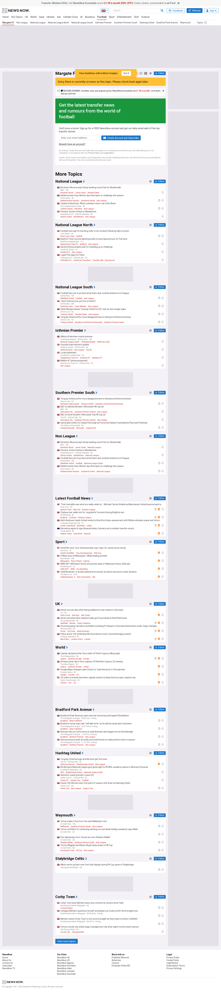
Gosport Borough (67, 428)
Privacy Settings (174, 968)
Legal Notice (109, 153)
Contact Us (7, 963)
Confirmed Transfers (82, 260)
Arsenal (87, 534)
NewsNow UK (63, 957)
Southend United (88, 201)
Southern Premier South (125, 22)
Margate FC (8, 22)
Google (63, 675)
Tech (136, 17)
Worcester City (66, 412)
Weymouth (185, 22)
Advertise (116, 960)
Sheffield (64, 623)
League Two (75, 780)
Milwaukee (64, 561)
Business (90, 17)
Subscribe (7, 965)
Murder (72, 623)
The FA (89, 350)
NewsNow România (66, 965)
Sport (112, 17)
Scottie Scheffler (67, 553)
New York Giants (84, 577)
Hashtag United (147, 22)
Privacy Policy (94, 153)
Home (5, 17)
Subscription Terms (175, 965)
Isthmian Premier (103, 22)
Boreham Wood (66, 193)
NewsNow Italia (64, 968)
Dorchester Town (67, 850)
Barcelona (78, 534)
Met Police (64, 639)
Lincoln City (65, 932)
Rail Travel (85, 615)
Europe (86, 659)
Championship (78, 932)
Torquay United (66, 314)
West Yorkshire (75, 721)
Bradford (64, 721)
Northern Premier (76, 737)
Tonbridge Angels (88, 342)
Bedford (83, 244)
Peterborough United (85, 764)
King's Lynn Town (67, 236)
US (77, 675)
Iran (59, 17)
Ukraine (50, 17)
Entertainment (124, 17)
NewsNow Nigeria (65, 963)
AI (81, 17)
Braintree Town (66, 306)
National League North (58, 22)
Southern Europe (75, 659)
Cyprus (63, 659)
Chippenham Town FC (69, 358)
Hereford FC (65, 252)
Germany (75, 615)
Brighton (64, 517)
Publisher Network (120, 957)
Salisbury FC (97, 358)
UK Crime (71, 631)
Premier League (88, 510)
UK (26, 17)
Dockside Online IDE (121, 965)
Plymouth (80, 428)
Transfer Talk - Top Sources (103, 260)
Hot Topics (17, 17)
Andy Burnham (83, 631)
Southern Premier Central (85, 412)
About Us (6, 960)
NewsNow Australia (66, 974)
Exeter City (64, 788)
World (33, 17)
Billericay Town (103, 342)
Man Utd (76, 510)
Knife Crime (65, 615)
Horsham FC (85, 358)
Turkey (86, 667)
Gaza (41, 17)
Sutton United (66, 217)
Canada (71, 675)
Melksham (64, 826)
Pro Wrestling (82, 569)
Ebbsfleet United (67, 298)
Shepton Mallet (66, 842)
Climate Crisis (70, 17)
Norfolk (79, 236)
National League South (82, 22)
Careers (115, 963)
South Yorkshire (83, 623)
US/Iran (63, 683)
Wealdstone (79, 217)
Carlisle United (66, 209)
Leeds (89, 526)
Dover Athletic (80, 306)
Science (145, 17)
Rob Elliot (78, 209)
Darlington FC (66, 260)
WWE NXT (64, 569)
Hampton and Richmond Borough (88, 322)
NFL (93, 577)
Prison (63, 631)
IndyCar (86, 561)
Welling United (66, 350)
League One (91, 428)
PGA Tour (97, 553)
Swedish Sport (93, 193)
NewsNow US (63, 960)
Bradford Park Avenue (167, 22)
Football (101, 17)
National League (38, 22)
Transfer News (81, 314)
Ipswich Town (66, 510)
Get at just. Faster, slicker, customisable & (108, 3)
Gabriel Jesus (66, 534)
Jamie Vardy (80, 193)
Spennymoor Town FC (69, 244)
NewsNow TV (8, 968)
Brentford (81, 526)
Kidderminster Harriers (69, 201)
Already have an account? (72, 144)
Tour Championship (84, 553)
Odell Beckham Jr (67, 577)
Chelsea (72, 517)
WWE (73, 569)
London (87, 639)
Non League (22, 22)
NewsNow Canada (65, 971)
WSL (62, 772)
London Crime (77, 639)
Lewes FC (64, 780)
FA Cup (79, 850)
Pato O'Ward (76, 561)
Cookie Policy (172, 960)
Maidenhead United (74, 772)
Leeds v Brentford (67, 526)
